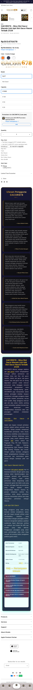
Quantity (3, 130)
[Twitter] (5, 182)
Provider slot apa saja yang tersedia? (15, 590)
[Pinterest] (7, 182)
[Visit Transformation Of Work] (16, 67)
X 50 (3, 102)
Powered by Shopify (21, 682)
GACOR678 (13, 682)
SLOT (4, 76)
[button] (2, 10)
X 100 (4, 97)
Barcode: (11, 33)
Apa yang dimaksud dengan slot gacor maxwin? (15, 581)
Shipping (9, 43)
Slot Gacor (5, 81)
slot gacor (10, 371)
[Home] (12, 10)
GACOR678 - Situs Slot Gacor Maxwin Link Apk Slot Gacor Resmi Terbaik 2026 (17, 2)
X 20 (3, 107)
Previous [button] (1, 2)
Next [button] (31, 2)
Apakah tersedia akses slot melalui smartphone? (14, 586)
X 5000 (4, 91)
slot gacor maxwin (17, 469)
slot (12, 440)
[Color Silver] (14, 58)
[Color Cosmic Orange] (3, 58)
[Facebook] (2, 182)
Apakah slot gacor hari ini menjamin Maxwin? (15, 595)
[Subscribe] (27, 666)
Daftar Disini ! (23, 2)
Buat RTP (21, 146)
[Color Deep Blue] (8, 58)
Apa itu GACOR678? (11, 576)
